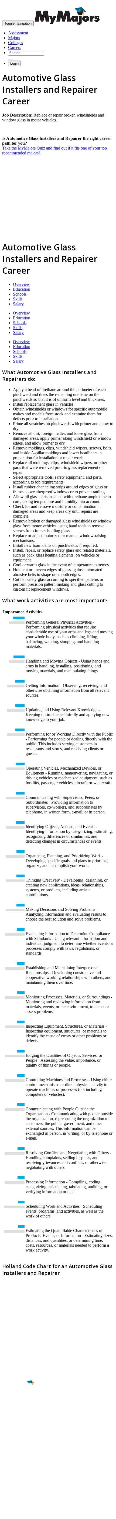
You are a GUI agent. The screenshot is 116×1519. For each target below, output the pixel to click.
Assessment (18, 33)
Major (15, 1401)
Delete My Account (19, 1475)
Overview (21, 284)
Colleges (15, 42)
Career (16, 1425)
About (8, 1445)
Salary (18, 304)
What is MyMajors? (19, 1456)
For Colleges (13, 1465)
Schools (19, 294)
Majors (14, 37)
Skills (17, 299)
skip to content (103, 4)
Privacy (22, 1512)
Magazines (11, 1470)
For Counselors (15, 1460)
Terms (7, 1512)
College (16, 1413)
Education (21, 289)
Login (14, 63)
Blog (6, 1480)
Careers (14, 47)
